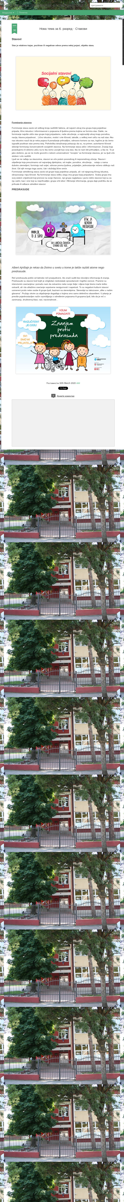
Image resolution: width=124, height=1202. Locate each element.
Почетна (23, 12)
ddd (78, 382)
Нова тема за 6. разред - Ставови (63, 28)
